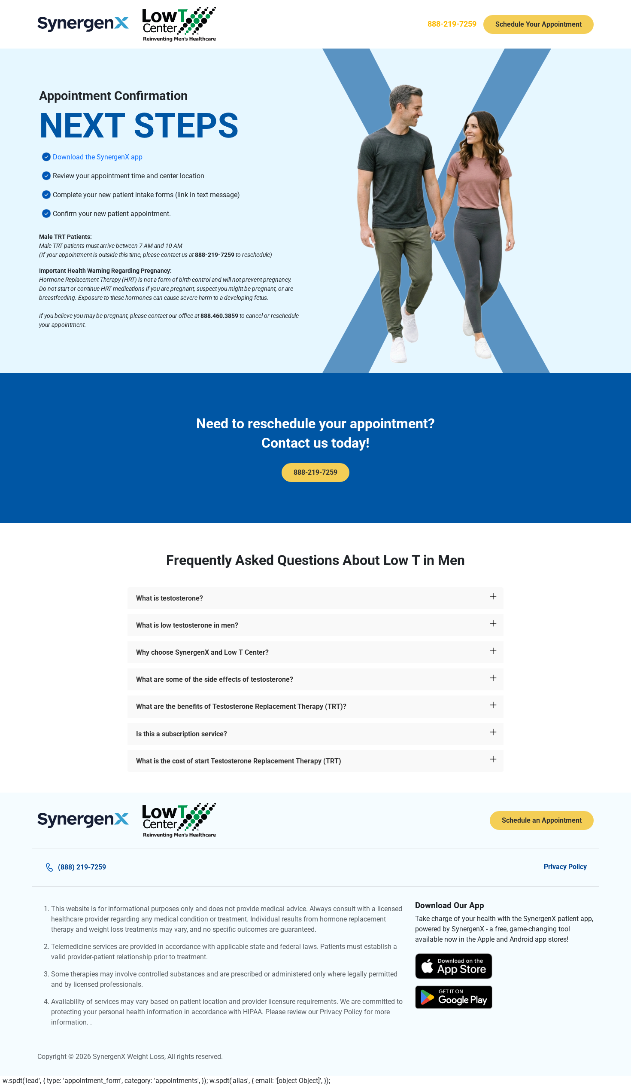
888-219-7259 (452, 24)
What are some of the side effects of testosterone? (214, 679)
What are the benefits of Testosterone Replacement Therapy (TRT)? (241, 706)
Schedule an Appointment (542, 820)
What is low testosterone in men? (187, 625)
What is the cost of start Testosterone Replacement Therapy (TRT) (238, 761)
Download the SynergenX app (98, 157)
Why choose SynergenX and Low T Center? (202, 652)
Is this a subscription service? (181, 734)
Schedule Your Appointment (538, 24)
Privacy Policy (565, 867)
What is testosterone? (169, 598)
